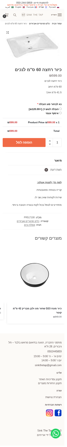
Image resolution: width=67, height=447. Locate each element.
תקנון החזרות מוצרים (50, 383)
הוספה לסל (24, 142)
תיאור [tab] (58, 160)
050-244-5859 (24, 2)
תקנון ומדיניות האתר (50, 379)
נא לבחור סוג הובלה (49, 104)
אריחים (41, 434)
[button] (7, 32)
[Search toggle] (15, 15)
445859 (54, 351)
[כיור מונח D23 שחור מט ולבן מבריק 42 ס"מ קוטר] (35, 274)
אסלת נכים (29, 225)
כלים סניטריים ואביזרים (39, 23)
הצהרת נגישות (53, 397)
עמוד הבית (57, 23)
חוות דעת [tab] (54, 169)
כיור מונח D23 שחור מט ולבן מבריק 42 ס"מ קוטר (37, 310)
